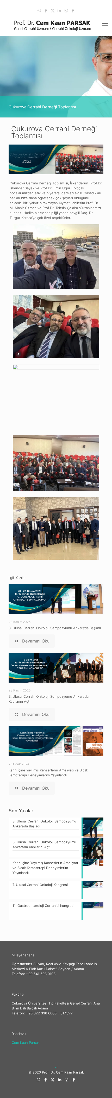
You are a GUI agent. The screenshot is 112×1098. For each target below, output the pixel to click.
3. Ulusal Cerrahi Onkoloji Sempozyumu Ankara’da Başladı (55, 628)
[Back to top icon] (56, 1067)
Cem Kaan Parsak (26, 1042)
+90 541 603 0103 (32, 4)
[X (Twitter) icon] (52, 10)
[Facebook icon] (46, 10)
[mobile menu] (105, 25)
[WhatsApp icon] (39, 10)
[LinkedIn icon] (59, 10)
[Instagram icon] (66, 10)
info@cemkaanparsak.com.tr (77, 4)
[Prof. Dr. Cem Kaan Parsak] (56, 25)
